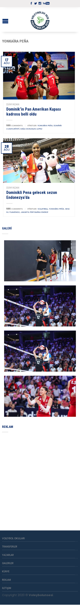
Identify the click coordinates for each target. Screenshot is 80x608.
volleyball (43, 208)
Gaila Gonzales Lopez (31, 128)
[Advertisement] (40, 476)
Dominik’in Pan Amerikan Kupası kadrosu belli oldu (33, 112)
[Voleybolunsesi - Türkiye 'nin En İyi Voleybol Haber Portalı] (40, 19)
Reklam (6, 580)
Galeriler (8, 563)
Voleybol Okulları (13, 538)
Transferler (9, 546)
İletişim (6, 588)
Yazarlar (8, 555)
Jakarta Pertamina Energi (34, 212)
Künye (5, 571)
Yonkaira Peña (45, 125)
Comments (14, 125)
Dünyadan (12, 104)
